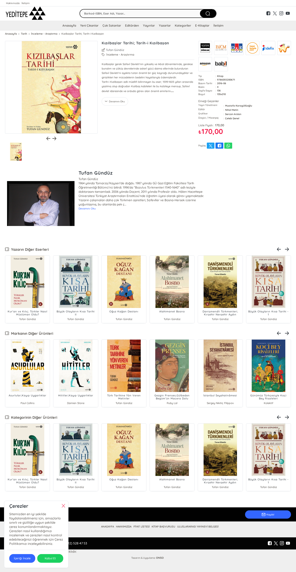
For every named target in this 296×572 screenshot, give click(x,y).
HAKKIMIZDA (123, 526)
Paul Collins (27, 403)
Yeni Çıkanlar (89, 25)
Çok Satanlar (111, 25)
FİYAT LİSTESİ (142, 526)
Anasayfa (69, 25)
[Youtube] (288, 543)
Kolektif (268, 403)
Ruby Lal (172, 403)
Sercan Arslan (233, 114)
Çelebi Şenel (232, 118)
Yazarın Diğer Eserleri (29, 249)
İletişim (26, 3)
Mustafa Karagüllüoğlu (238, 105)
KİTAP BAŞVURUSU (163, 526)
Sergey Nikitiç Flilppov (220, 403)
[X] (276, 543)
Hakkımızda (13, 3)
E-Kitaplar (202, 25)
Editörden (132, 25)
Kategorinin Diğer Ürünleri (33, 417)
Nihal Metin (231, 109)
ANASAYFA (107, 526)
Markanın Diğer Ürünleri (31, 333)
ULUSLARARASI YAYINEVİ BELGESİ (197, 526)
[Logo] (25, 13)
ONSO (160, 557)
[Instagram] (282, 543)
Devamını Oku (87, 208)
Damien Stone (75, 403)
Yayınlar (149, 25)
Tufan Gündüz (115, 50)
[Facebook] (270, 543)
